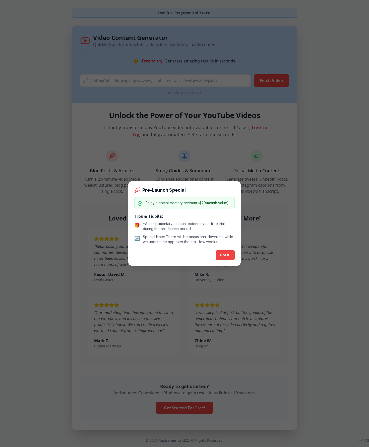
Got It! (225, 255)
